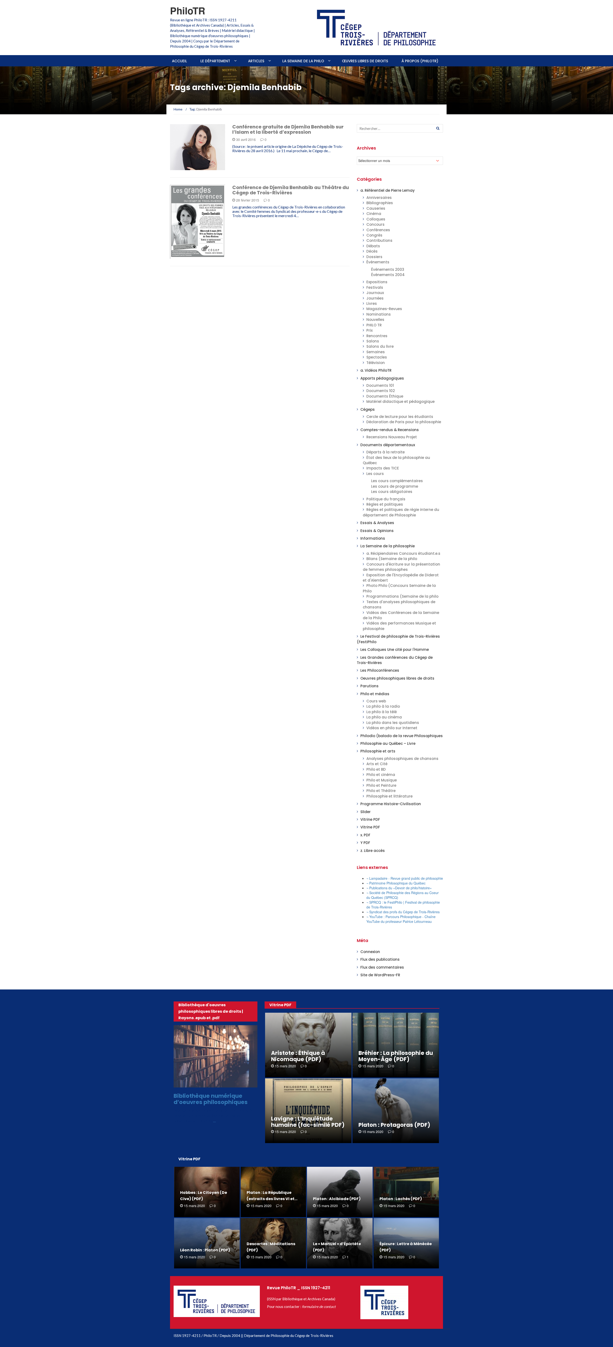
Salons (372, 341)
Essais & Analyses (377, 522)
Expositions (376, 281)
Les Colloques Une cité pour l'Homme (394, 649)
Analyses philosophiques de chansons (402, 758)
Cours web (376, 701)
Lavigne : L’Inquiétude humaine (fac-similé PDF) (308, 1122)
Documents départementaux (387, 444)
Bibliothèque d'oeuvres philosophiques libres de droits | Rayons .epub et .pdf (210, 1011)
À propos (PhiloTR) (420, 61)
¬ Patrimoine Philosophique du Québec (396, 883)
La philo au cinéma (384, 717)
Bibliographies (379, 202)
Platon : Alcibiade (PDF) (337, 1199)
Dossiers (374, 256)
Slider (365, 811)
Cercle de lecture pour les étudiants (399, 416)
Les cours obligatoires (391, 491)
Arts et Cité (376, 763)
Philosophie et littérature (389, 796)
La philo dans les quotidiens (392, 722)
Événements (377, 262)
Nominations (378, 314)
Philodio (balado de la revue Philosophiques (401, 735)
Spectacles (376, 357)
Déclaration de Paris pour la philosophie (403, 421)
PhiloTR (187, 10)
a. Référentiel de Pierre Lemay (387, 190)
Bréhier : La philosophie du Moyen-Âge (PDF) (395, 1056)
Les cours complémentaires (397, 480)
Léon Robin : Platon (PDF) (205, 1250)
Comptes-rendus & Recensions (389, 429)
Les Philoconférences (379, 670)
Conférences (378, 229)
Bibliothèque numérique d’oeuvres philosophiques (211, 1099)
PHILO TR (374, 325)
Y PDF (365, 842)
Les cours (375, 473)
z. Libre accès (372, 850)
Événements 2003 (387, 269)
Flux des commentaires (382, 967)
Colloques (375, 219)
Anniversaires (379, 197)
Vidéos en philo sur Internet (391, 727)
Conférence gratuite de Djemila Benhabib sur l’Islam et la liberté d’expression (288, 129)
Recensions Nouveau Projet (391, 436)
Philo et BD (376, 769)
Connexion (370, 951)
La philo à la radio (383, 706)
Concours (375, 224)
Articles (256, 61)
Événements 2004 (388, 274)
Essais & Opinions (377, 530)
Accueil (179, 61)
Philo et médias (374, 693)
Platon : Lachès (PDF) (401, 1199)
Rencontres (376, 335)
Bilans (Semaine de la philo (391, 558)
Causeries (375, 208)
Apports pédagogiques (382, 378)
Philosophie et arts (377, 751)
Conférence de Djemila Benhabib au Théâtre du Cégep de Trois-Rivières (290, 190)
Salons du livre (380, 346)
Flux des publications (380, 959)
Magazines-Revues (384, 308)
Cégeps (367, 409)
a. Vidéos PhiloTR (376, 370)
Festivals (374, 287)
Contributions (379, 240)
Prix (369, 330)
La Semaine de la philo (303, 61)
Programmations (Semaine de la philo (402, 596)
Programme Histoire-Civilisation (390, 803)
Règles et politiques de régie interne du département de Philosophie (401, 512)
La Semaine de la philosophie (387, 546)
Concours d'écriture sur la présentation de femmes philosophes (401, 567)
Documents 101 (380, 385)
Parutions (369, 685)
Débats (373, 246)
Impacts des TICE (382, 468)
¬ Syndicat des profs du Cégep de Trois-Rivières (403, 911)
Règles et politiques (384, 504)
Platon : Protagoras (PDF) (394, 1125)
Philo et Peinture (381, 785)
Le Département (215, 61)
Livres (371, 303)
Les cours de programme (394, 486)
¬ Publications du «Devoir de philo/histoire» (399, 887)
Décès (372, 251)
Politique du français (385, 499)
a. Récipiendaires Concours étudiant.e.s (403, 553)
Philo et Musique (381, 780)
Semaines (375, 351)
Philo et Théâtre (381, 790)
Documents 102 (380, 390)
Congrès (374, 235)
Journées (375, 298)
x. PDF (365, 835)
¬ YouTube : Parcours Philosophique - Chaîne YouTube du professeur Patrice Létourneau (401, 919)
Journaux (375, 292)
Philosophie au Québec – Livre (387, 743)
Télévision (375, 362)
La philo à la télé (381, 711)
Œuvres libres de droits (365, 61)
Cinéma (373, 213)
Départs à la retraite (385, 452)
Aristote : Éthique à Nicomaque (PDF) (298, 1056)
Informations (188, 167)
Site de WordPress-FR (380, 974)
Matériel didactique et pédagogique (400, 401)
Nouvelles (375, 319)
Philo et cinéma (380, 774)
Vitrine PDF (370, 819)
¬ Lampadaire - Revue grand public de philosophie (404, 878)
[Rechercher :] (400, 128)
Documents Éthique (384, 396)
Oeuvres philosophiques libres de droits (397, 678)
